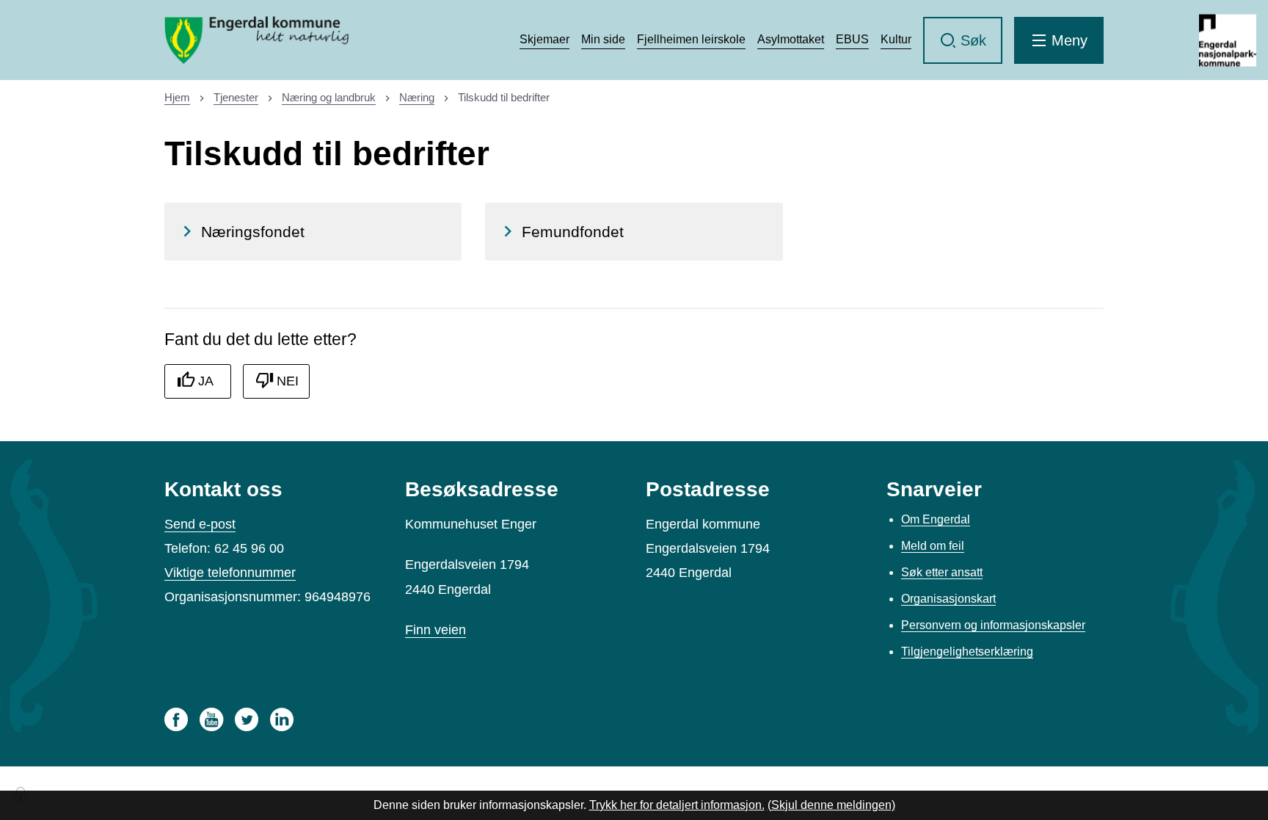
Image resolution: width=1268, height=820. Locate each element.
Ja (206, 381)
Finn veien (435, 630)
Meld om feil (932, 546)
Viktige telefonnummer (230, 572)
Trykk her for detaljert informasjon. (677, 805)
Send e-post (200, 524)
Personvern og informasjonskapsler (993, 625)
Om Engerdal (935, 519)
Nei (288, 381)
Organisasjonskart (948, 598)
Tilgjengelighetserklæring (967, 651)
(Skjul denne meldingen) (831, 805)
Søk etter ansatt (942, 572)
